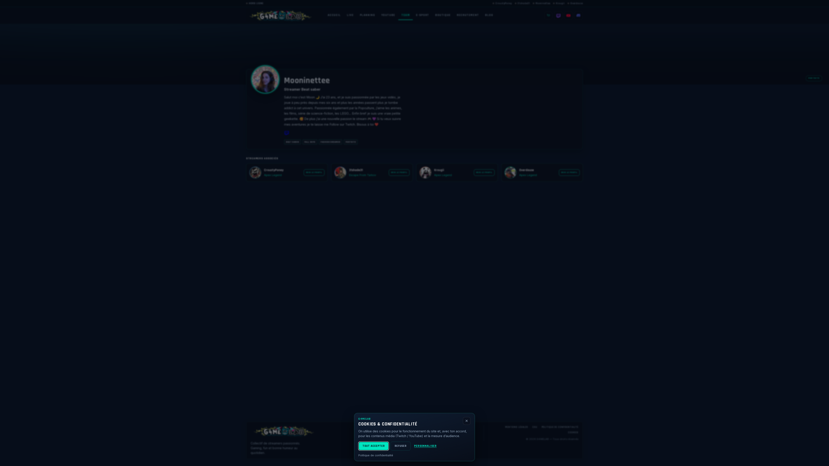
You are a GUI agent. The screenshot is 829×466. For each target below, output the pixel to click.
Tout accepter (373, 446)
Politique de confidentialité (375, 455)
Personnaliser (425, 446)
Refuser (401, 446)
